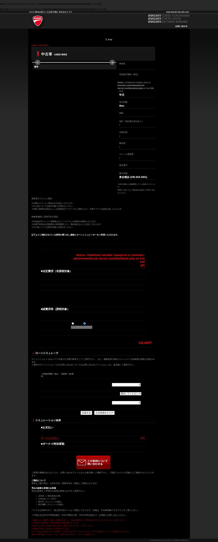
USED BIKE (43, 45)
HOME (34, 45)
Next (112, 62)
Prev (37, 62)
